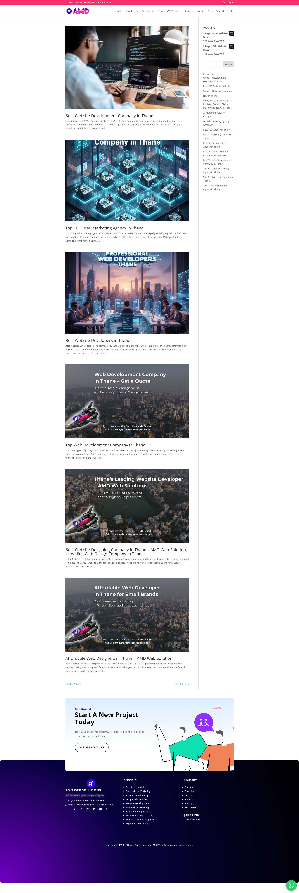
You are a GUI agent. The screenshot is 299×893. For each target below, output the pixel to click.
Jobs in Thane (210, 95)
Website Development (137, 803)
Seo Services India (135, 787)
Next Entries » (182, 684)
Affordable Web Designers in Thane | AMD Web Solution (118, 658)
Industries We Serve (167, 11)
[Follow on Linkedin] (94, 809)
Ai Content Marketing (137, 795)
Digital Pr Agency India (138, 823)
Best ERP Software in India (217, 86)
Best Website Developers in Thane (97, 340)
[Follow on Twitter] (74, 809)
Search (228, 64)
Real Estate (190, 807)
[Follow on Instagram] (80, 809)
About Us (130, 11)
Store (187, 11)
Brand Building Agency (138, 811)
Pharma (189, 787)
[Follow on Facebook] (67, 809)
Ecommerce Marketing (138, 807)
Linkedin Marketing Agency (140, 819)
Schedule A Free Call (91, 747)
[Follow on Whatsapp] (107, 809)
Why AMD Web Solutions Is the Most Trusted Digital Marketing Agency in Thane (217, 104)
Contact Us (221, 11)
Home (119, 11)
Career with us (192, 818)
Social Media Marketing (138, 791)
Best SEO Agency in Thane (216, 129)
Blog (210, 11)
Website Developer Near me (218, 90)
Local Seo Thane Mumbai (139, 815)
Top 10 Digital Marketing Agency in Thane (104, 228)
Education (190, 791)
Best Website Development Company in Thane (109, 115)
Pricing (200, 11)
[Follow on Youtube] (100, 809)
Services (146, 11)
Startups (189, 803)
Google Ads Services (136, 799)
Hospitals (189, 795)
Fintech (188, 799)
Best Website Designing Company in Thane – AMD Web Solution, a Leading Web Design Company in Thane (126, 551)
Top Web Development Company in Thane (105, 445)
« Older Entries (73, 684)
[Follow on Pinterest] (87, 809)
